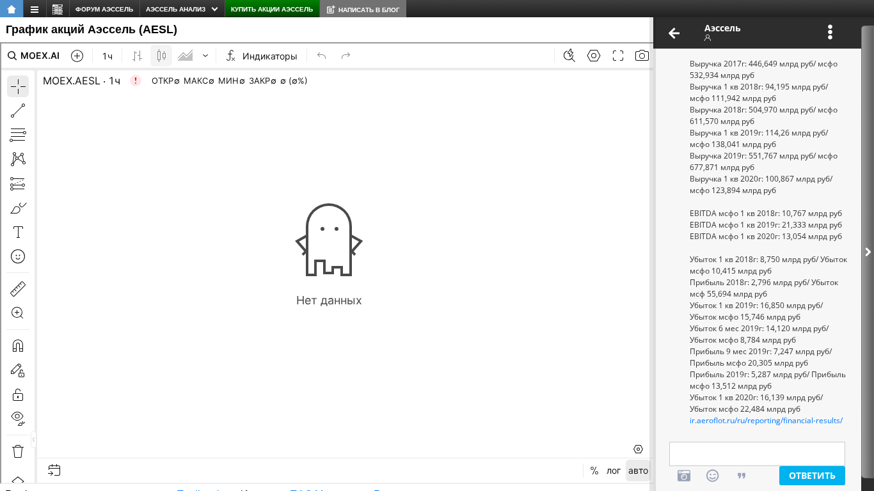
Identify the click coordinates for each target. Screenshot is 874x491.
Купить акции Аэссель (272, 9)
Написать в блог (369, 9)
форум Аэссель (104, 9)
